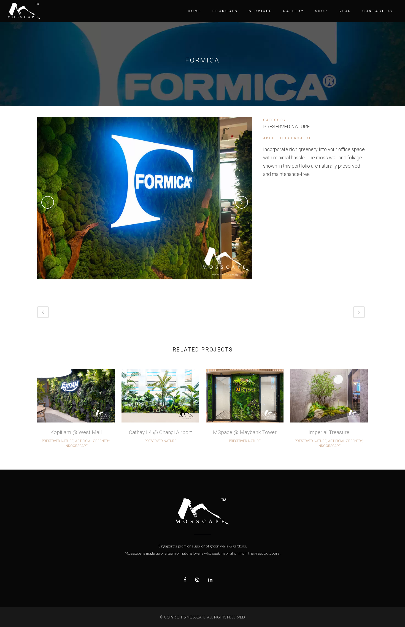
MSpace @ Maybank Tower (245, 432)
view (76, 394)
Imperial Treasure (329, 432)
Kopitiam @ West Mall (76, 432)
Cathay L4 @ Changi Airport (160, 432)
